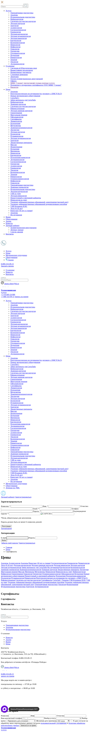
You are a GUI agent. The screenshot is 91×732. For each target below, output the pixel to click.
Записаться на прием (28, 725)
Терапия (13, 60)
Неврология (15, 45)
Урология (14, 62)
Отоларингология (17, 53)
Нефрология (15, 47)
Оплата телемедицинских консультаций (26, 79)
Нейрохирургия (16, 19)
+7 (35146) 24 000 (8, 295)
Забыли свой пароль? (9, 543)
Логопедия (14, 130)
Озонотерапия (16, 113)
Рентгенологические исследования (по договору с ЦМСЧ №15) (36, 94)
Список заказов (16, 232)
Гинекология (15, 32)
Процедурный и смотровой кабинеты (25, 198)
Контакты (10, 234)
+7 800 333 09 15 (7, 297)
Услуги (8, 11)
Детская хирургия (17, 23)
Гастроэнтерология (18, 30)
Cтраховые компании (19, 74)
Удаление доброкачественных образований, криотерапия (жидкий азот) (39, 202)
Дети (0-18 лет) (16, 208)
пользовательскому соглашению (54, 723)
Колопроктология (17, 43)
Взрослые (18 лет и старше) (21, 211)
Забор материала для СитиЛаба (23, 100)
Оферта (13, 81)
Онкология (14, 49)
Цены (8, 89)
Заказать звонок (7, 266)
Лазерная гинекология (19, 187)
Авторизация (6, 528)
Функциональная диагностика (22, 17)
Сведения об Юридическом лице (23, 68)
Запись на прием (21, 297)
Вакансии (14, 87)
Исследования (16, 215)
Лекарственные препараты (21, 143)
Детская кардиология (19, 34)
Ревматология (16, 57)
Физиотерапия (16, 147)
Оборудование (11, 219)
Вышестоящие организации (21, 70)
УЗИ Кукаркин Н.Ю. (18, 206)
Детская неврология (18, 38)
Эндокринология (17, 64)
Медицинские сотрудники (16, 255)
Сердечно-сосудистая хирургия (23, 21)
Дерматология (16, 121)
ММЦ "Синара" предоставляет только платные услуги (32, 83)
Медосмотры (15, 126)
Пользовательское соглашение (13, 696)
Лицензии (14, 77)
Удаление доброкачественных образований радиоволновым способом (38, 204)
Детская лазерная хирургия (21, 111)
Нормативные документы (20, 72)
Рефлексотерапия (17, 109)
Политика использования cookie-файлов (17, 700)
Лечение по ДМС (13, 488)
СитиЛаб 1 (14, 98)
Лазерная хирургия (18, 104)
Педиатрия (14, 55)
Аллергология (16, 28)
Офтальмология (16, 117)
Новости (9, 223)
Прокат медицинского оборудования (25, 96)
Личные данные (16, 230)
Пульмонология (16, 136)
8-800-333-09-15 (7, 264)
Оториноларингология (19, 179)
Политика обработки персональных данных (19, 692)
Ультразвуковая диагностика (21, 13)
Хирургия (14, 26)
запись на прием (7, 676)
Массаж (13, 145)
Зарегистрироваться (23, 497)
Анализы (14, 15)
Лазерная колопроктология (21, 128)
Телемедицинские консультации (23, 228)
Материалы (15, 151)
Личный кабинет (12, 226)
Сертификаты (16, 119)
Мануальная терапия (18, 115)
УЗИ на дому (15, 194)
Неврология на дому (18, 200)
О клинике (10, 66)
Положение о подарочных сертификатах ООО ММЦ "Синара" (35, 85)
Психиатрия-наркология (20, 157)
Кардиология (15, 40)
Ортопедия (14, 51)
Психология (15, 134)
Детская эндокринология (20, 36)
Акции (8, 221)
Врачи (8, 217)
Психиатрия (15, 123)
